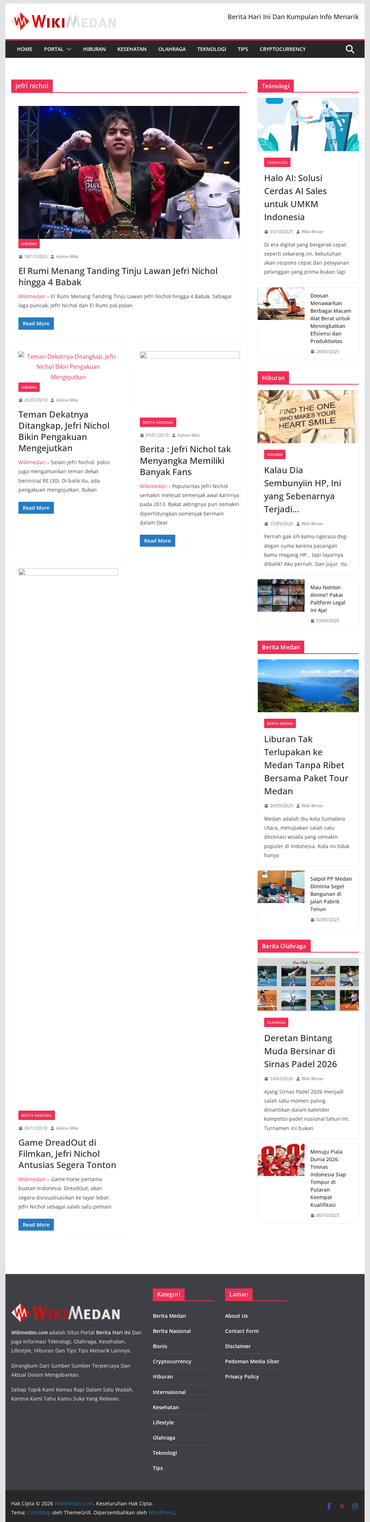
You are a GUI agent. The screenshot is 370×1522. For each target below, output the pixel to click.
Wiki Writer (313, 231)
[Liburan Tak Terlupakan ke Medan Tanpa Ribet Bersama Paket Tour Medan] (308, 686)
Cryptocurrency (283, 49)
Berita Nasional (158, 422)
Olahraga (172, 49)
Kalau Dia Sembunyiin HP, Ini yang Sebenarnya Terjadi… (302, 489)
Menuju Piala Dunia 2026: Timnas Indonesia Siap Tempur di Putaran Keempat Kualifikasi (328, 1178)
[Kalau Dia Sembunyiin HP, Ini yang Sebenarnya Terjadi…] (308, 416)
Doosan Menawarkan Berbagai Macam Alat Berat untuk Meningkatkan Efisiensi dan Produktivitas (330, 318)
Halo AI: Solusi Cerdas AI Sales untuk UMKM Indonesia (295, 197)
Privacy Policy (242, 1376)
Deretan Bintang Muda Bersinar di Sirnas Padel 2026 (300, 1051)
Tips (243, 49)
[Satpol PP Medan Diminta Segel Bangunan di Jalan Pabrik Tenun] (281, 899)
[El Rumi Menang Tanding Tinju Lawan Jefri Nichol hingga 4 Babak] (129, 172)
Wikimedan (32, 296)
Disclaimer (238, 1346)
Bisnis (160, 1346)
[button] (68, 49)
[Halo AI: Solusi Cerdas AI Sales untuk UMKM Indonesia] (308, 124)
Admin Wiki (67, 256)
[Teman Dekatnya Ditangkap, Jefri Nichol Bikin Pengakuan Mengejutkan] (68, 366)
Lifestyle (163, 1422)
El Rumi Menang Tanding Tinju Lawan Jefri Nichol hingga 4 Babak (118, 276)
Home (25, 49)
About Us (236, 1315)
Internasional (169, 1392)
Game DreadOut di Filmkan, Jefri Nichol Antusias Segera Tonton (67, 1153)
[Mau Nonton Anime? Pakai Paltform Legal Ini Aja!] (281, 604)
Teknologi (211, 49)
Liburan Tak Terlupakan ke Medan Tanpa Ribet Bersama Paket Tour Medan (306, 765)
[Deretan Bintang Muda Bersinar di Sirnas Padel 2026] (308, 984)
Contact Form (242, 1331)
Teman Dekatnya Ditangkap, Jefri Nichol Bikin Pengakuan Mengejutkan (63, 431)
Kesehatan (132, 49)
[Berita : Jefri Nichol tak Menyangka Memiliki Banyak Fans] (190, 384)
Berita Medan (280, 723)
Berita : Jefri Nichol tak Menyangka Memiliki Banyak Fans (185, 460)
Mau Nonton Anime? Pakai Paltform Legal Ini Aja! (327, 598)
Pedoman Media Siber (252, 1361)
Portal (54, 49)
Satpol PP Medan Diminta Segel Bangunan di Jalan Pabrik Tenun (331, 893)
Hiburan (94, 49)
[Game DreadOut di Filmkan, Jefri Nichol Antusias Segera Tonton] (68, 839)
